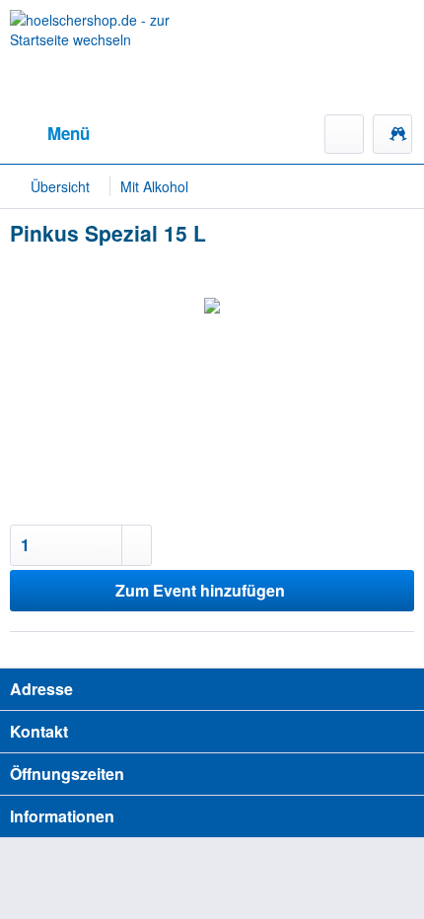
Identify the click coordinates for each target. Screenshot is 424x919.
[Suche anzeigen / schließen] (344, 134)
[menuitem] (50, 134)
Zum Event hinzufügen (200, 590)
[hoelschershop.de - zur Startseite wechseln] (111, 57)
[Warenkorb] (392, 134)
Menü (68, 133)
